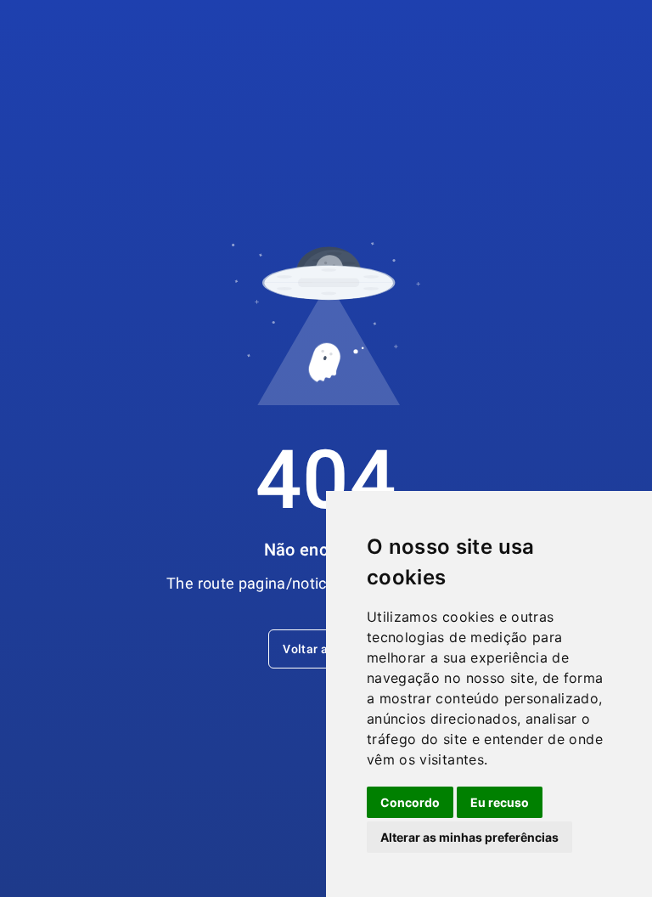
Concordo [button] (410, 802)
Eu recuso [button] (499, 802)
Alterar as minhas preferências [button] (469, 837)
